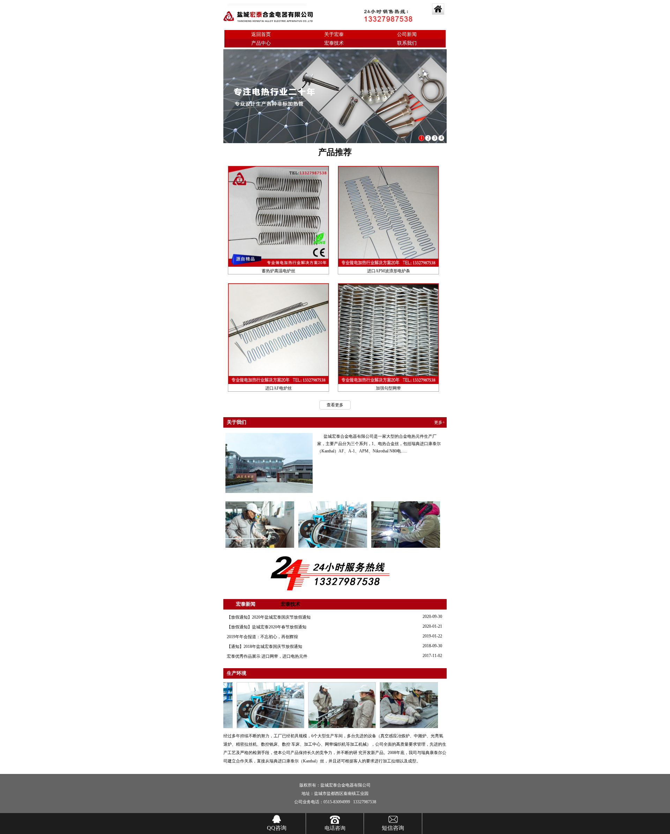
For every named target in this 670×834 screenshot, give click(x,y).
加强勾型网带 (388, 388)
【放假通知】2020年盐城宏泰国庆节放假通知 (269, 617)
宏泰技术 (334, 43)
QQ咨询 (276, 828)
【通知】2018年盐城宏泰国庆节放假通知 (264, 646)
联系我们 (407, 43)
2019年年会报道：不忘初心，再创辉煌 (262, 636)
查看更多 (335, 405)
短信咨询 (393, 828)
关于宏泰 (334, 34)
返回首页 (261, 34)
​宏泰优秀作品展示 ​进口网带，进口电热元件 (267, 656)
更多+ (439, 422)
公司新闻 (407, 34)
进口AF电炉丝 (278, 388)
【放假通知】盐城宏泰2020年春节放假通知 (266, 627)
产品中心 (261, 43)
